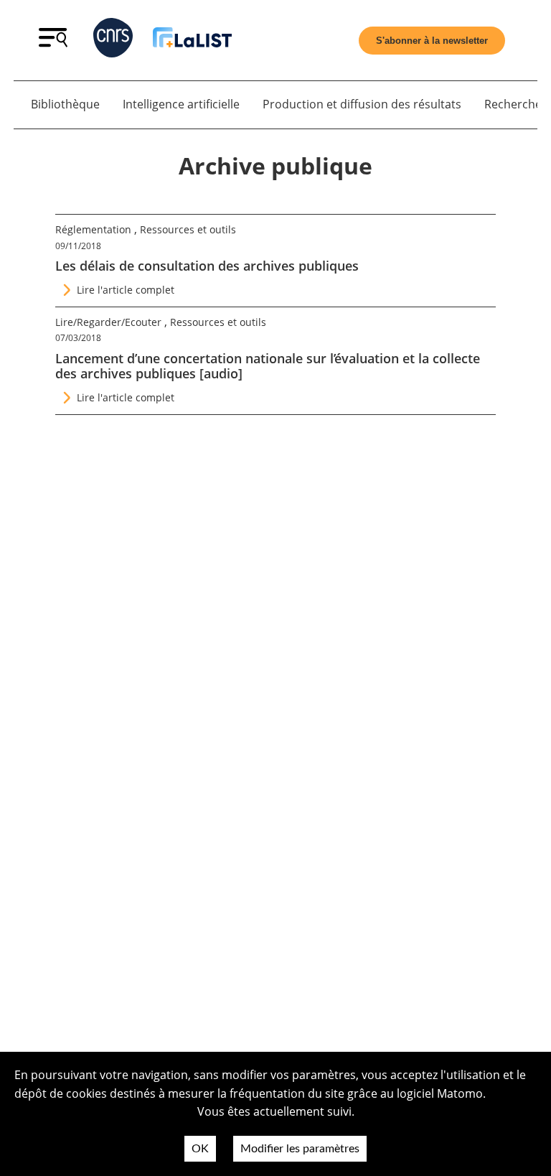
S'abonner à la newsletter (432, 40)
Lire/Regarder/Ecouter (108, 322)
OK (200, 1148)
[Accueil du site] (192, 39)
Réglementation (93, 229)
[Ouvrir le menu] (53, 43)
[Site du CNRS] (113, 40)
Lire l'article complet (125, 290)
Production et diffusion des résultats (362, 104)
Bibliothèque (65, 104)
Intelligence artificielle (181, 104)
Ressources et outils (188, 229)
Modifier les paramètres (299, 1148)
